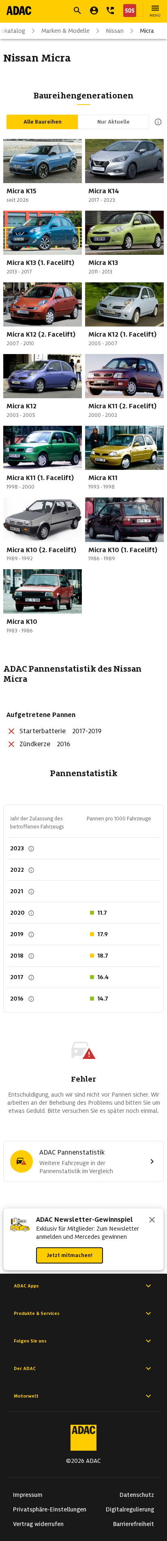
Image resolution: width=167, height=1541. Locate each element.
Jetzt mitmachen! (69, 1255)
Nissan (115, 30)
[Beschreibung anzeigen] (156, 122)
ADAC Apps (26, 1286)
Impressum (28, 1494)
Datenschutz (137, 1494)
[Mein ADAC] (94, 10)
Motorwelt (26, 1396)
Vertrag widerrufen (38, 1524)
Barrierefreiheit (133, 1524)
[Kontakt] (110, 10)
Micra (147, 30)
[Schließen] (152, 1220)
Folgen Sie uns (30, 1341)
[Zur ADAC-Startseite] (18, 10)
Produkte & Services (37, 1313)
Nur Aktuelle (113, 121)
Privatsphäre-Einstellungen (49, 1509)
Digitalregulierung (130, 1509)
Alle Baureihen (43, 121)
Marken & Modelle (65, 30)
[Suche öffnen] (77, 10)
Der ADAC (25, 1368)
